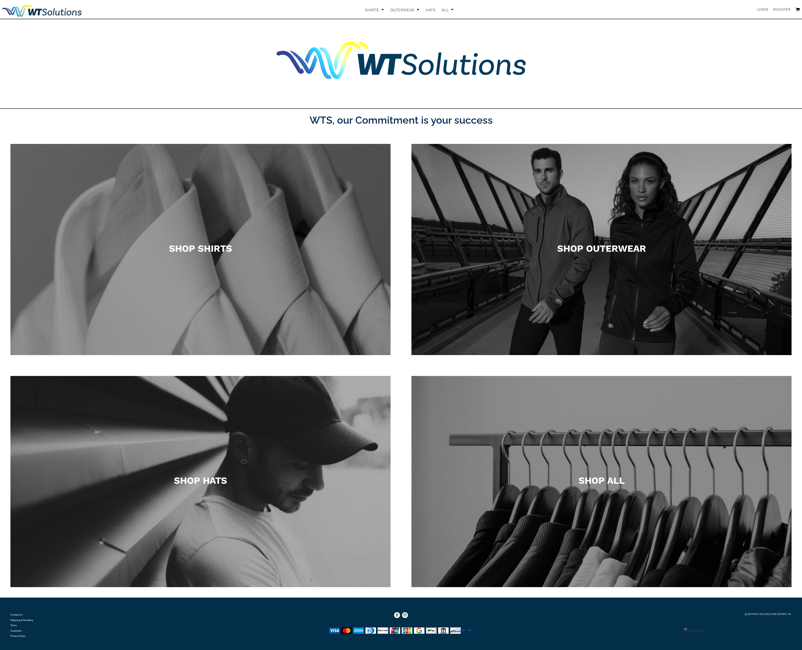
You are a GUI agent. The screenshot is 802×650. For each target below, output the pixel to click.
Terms (13, 625)
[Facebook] (397, 615)
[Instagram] (405, 615)
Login (762, 9)
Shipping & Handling (21, 620)
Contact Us (16, 614)
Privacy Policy (18, 636)
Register (782, 9)
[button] (374, 9)
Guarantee (16, 630)
